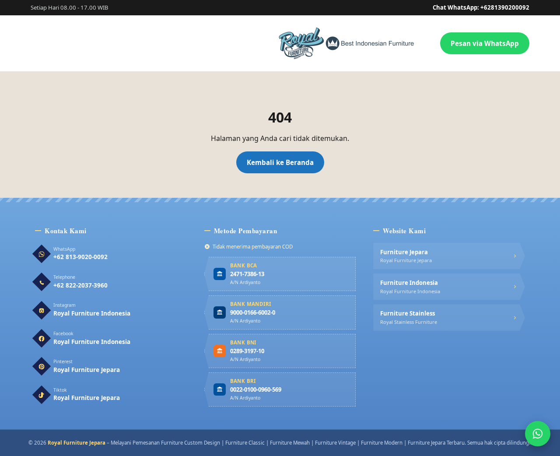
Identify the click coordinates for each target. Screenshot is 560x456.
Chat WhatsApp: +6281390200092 (481, 7)
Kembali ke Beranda (280, 162)
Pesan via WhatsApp (485, 43)
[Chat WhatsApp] (537, 433)
